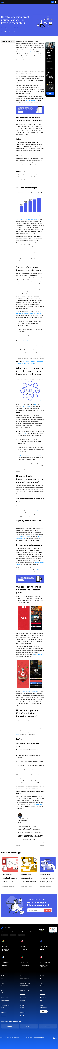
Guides (41, 1005)
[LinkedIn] (10, 32)
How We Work (4, 988)
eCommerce (22, 1012)
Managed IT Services (24, 990)
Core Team (3, 981)
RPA (2, 1003)
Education (22, 1007)
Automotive (22, 1005)
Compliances (3, 995)
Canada (42, 959)
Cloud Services (23, 988)
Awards (2, 990)
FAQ (2, 992)
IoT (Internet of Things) (5, 1005)
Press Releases (43, 1003)
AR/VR (2, 1007)
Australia (42, 944)
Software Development (24, 985)
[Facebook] (14, 32)
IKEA (41, 983)
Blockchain (3, 1009)
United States (24, 944)
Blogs (41, 1000)
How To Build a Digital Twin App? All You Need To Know (47, 877)
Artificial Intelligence (5, 1000)
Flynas (41, 988)
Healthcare (22, 1000)
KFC (41, 978)
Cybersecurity (3, 1012)
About (2, 978)
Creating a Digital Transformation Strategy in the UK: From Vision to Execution (10, 877)
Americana (42, 985)
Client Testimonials (43, 1007)
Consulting (22, 981)
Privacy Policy (6, 1037)
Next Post (42, 845)
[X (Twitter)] (12, 32)
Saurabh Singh (22, 820)
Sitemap (1, 1037)
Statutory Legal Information (14, 1037)
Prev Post (18, 845)
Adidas (41, 981)
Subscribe (48, 910)
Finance (22, 1003)
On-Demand (22, 1009)
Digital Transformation (9, 12)
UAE (22, 959)
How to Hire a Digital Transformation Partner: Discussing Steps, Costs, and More (28, 877)
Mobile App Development (25, 983)
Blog (2, 12)
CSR (2, 985)
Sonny (41, 990)
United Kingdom (6, 959)
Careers (2, 983)
